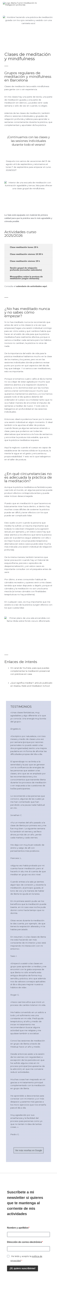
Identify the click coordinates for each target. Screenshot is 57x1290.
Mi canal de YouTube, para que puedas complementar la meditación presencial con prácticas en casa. (30, 671)
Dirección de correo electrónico (24, 1242)
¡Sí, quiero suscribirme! (22, 1268)
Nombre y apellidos (17, 1228)
